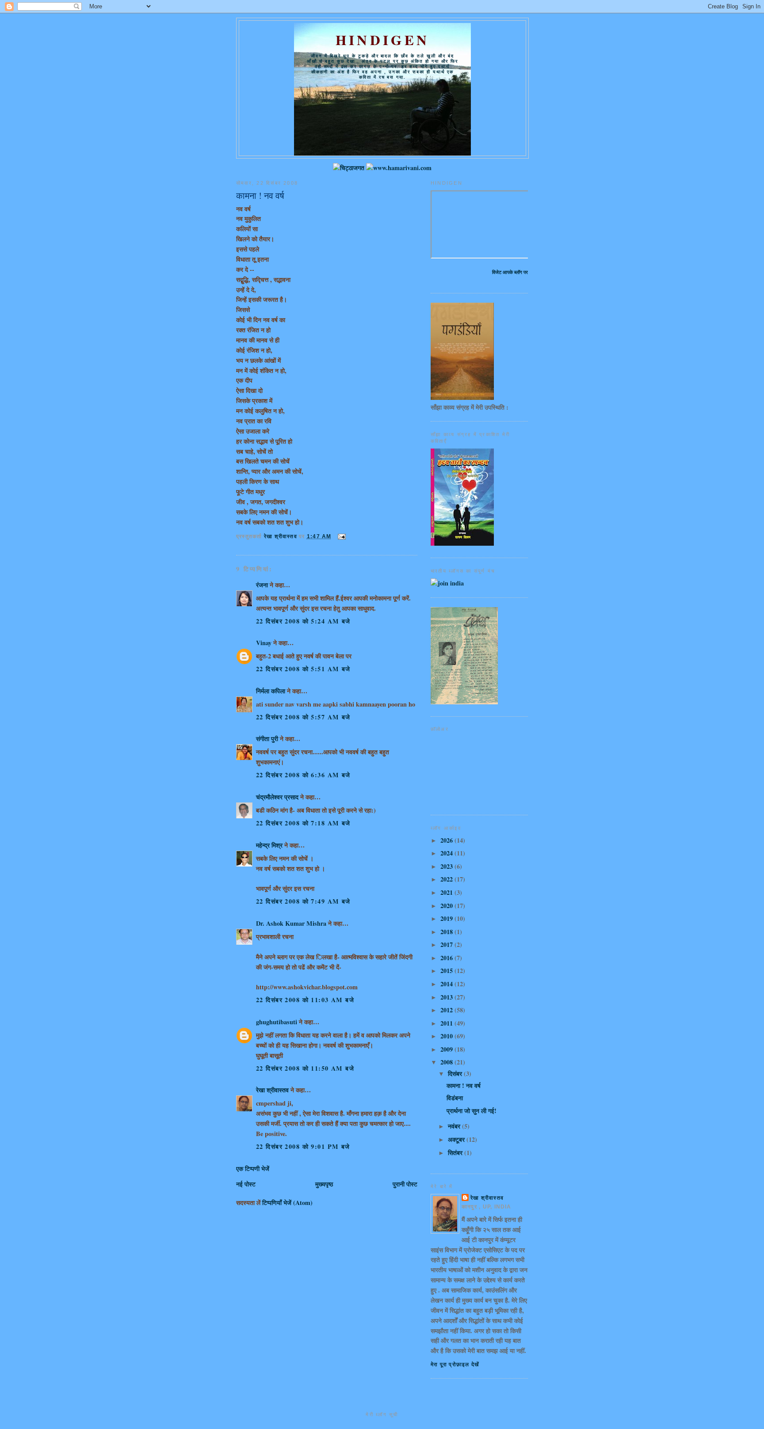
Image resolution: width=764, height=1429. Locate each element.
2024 (447, 853)
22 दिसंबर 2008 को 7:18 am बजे (303, 823)
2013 (447, 997)
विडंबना (455, 1097)
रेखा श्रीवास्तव (272, 1090)
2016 (447, 957)
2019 (447, 918)
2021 (447, 892)
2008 (447, 1062)
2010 (447, 1036)
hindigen (382, 40)
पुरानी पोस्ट (405, 1184)
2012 (447, 1010)
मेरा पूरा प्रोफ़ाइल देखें (455, 1364)
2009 (447, 1049)
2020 (447, 905)
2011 (447, 1023)
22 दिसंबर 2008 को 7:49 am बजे (303, 901)
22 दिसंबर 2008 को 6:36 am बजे (303, 774)
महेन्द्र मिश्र (269, 845)
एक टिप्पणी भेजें (252, 1168)
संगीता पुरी (268, 738)
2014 (447, 983)
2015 (447, 970)
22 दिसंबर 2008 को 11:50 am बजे (305, 1068)
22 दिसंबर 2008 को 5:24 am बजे (303, 621)
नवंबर (455, 1126)
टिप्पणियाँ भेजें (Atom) (287, 1202)
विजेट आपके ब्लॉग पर (510, 272)
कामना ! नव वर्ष (464, 1085)
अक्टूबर (457, 1139)
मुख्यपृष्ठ (324, 1184)
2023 (447, 866)
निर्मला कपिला (270, 690)
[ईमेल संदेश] (341, 536)
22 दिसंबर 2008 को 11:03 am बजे (305, 999)
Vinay (263, 642)
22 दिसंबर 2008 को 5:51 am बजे (303, 668)
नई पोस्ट (246, 1184)
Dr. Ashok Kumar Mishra (291, 923)
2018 (447, 931)
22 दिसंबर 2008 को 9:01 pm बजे (303, 1146)
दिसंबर (456, 1073)
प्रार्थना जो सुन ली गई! (472, 1110)
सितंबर (456, 1152)
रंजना (262, 584)
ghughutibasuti (276, 1021)
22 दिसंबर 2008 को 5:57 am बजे (303, 717)
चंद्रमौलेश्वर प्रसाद (277, 797)
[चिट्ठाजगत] (348, 167)
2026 (447, 840)
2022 (447, 879)
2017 (447, 944)
